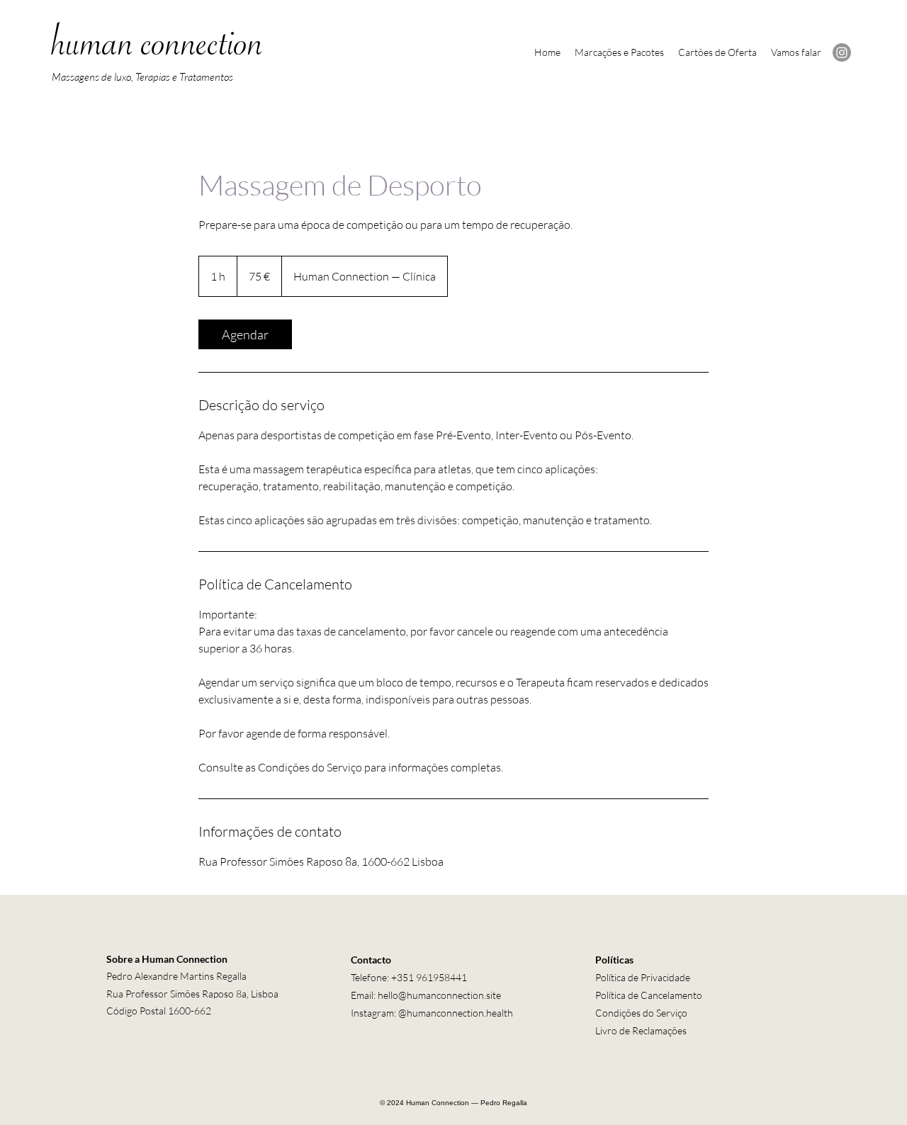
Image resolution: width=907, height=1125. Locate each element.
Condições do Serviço (641, 1013)
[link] (245, 334)
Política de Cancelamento (648, 995)
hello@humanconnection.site (439, 995)
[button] (619, 52)
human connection (158, 50)
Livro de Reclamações (641, 1030)
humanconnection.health (460, 1013)
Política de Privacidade (642, 977)
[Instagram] (842, 52)
